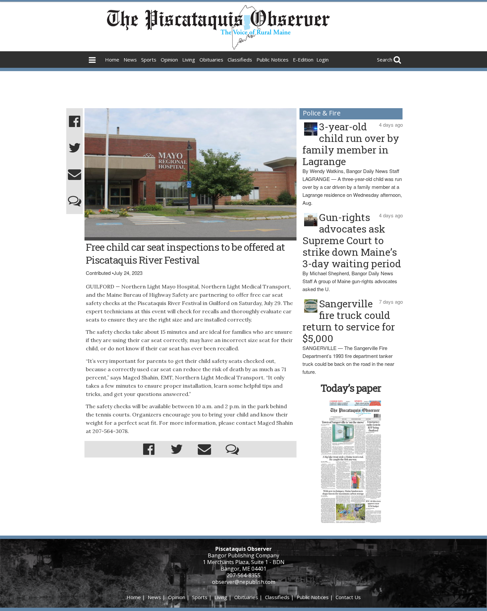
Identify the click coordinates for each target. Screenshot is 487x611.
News (130, 59)
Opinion (169, 59)
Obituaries (211, 59)
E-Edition (303, 59)
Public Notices (272, 59)
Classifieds (240, 59)
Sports (148, 59)
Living (188, 59)
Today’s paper (351, 387)
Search (384, 59)
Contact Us (348, 597)
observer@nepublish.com (243, 582)
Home (112, 59)
